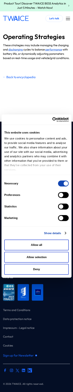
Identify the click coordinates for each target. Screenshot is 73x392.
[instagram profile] (11, 370)
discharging (15, 49)
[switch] (63, 195)
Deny (36, 269)
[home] (16, 18)
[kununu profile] (30, 370)
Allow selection (37, 257)
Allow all (36, 244)
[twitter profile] (17, 370)
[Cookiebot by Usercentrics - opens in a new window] (52, 119)
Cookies (8, 345)
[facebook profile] (5, 370)
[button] (68, 18)
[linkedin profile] (23, 370)
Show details (52, 233)
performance (53, 49)
